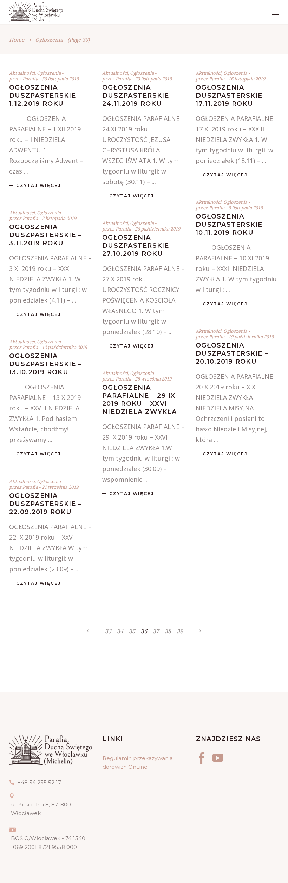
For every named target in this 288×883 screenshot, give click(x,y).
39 (180, 631)
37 (156, 631)
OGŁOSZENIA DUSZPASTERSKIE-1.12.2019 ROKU (44, 96)
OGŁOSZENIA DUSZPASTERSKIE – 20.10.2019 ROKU (232, 353)
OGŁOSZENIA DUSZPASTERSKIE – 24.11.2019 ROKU (138, 96)
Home (16, 39)
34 (120, 631)
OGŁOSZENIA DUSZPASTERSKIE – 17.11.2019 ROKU (232, 96)
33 (108, 631)
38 (168, 631)
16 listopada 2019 (246, 79)
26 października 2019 (157, 229)
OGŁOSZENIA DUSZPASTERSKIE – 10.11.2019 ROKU (232, 224)
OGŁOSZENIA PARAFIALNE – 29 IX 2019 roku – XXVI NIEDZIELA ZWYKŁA (139, 400)
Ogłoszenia (49, 73)
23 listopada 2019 (153, 79)
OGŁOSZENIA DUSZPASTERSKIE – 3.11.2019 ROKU (45, 235)
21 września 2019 (60, 487)
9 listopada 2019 (245, 207)
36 (144, 631)
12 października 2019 (64, 347)
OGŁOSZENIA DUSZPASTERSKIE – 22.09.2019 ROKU (45, 504)
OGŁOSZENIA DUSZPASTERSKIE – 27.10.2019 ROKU (138, 246)
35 (132, 631)
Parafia (30, 79)
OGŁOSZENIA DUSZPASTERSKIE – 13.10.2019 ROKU (45, 364)
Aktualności (22, 73)
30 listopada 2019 (60, 79)
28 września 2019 (153, 379)
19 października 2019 (251, 336)
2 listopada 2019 (59, 218)
